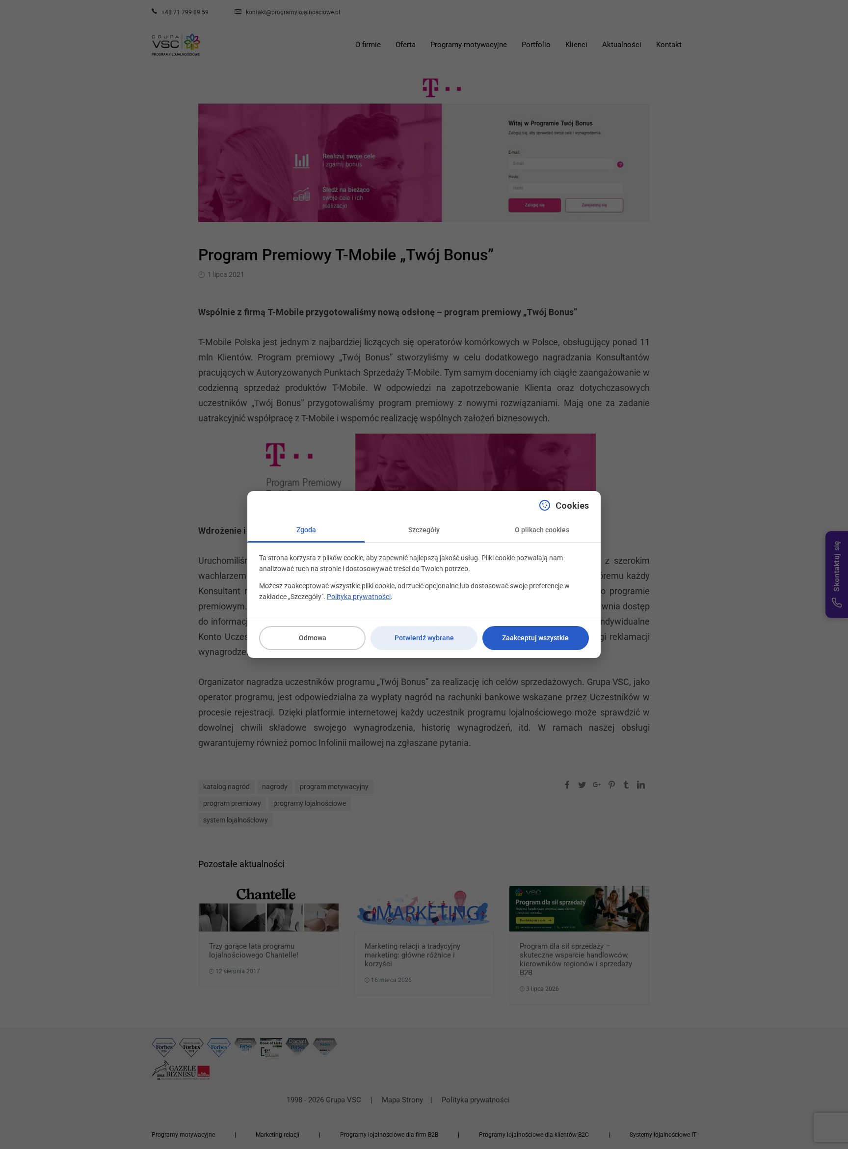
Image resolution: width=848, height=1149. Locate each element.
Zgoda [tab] (306, 530)
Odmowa (312, 638)
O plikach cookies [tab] (542, 530)
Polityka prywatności (359, 597)
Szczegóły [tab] (424, 530)
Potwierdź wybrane (424, 638)
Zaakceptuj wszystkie (535, 638)
